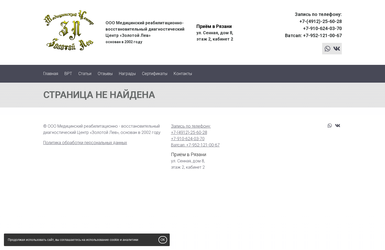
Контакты (183, 73)
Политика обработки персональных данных (85, 142)
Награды (127, 73)
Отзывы (105, 73)
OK (163, 240)
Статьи (84, 73)
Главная (50, 73)
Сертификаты (154, 73)
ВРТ (68, 73)
